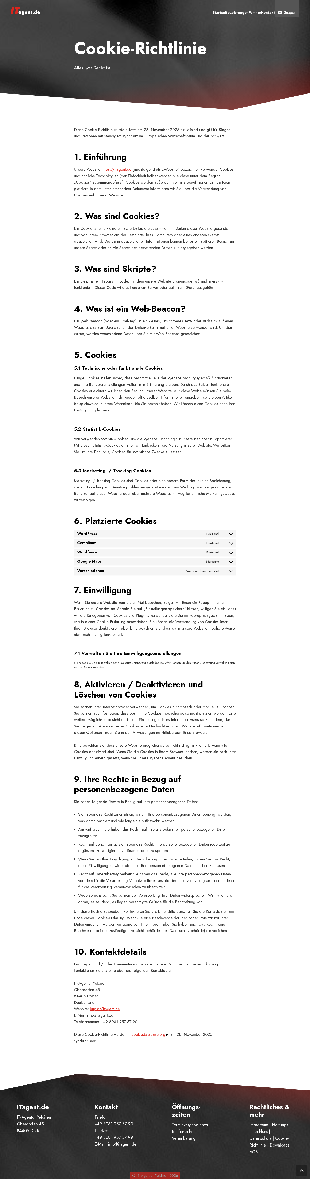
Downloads (279, 1145)
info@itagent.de (122, 1144)
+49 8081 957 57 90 (113, 1124)
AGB (253, 1152)
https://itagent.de (116, 169)
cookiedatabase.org (148, 1034)
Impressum (258, 1125)
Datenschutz (260, 1138)
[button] (301, 1170)
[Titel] (25, 10)
